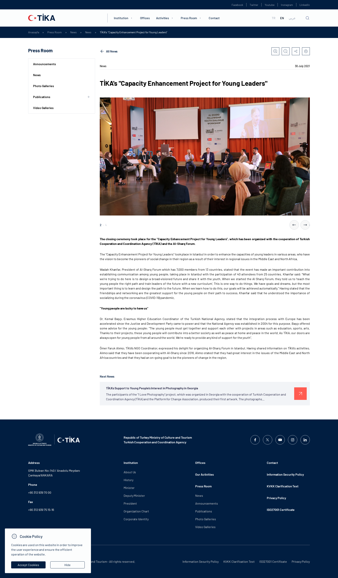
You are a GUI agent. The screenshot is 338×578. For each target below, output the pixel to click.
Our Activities (204, 474)
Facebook (237, 4)
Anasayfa (33, 32)
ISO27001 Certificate (281, 509)
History (128, 480)
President (130, 503)
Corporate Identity (136, 519)
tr (273, 18)
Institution (121, 18)
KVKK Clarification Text (282, 486)
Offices (145, 18)
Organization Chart (136, 511)
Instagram (287, 4)
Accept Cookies (28, 565)
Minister (129, 488)
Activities (162, 18)
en (282, 18)
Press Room (189, 18)
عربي (292, 18)
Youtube (270, 4)
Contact (214, 18)
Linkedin (304, 4)
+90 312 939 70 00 (39, 492)
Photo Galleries (43, 86)
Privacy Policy (276, 498)
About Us (130, 472)
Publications (203, 511)
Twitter (254, 4)
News (73, 32)
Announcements (44, 64)
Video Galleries (43, 108)
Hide (67, 565)
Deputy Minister (134, 495)
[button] (294, 225)
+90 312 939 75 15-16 (41, 509)
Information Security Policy (285, 474)
